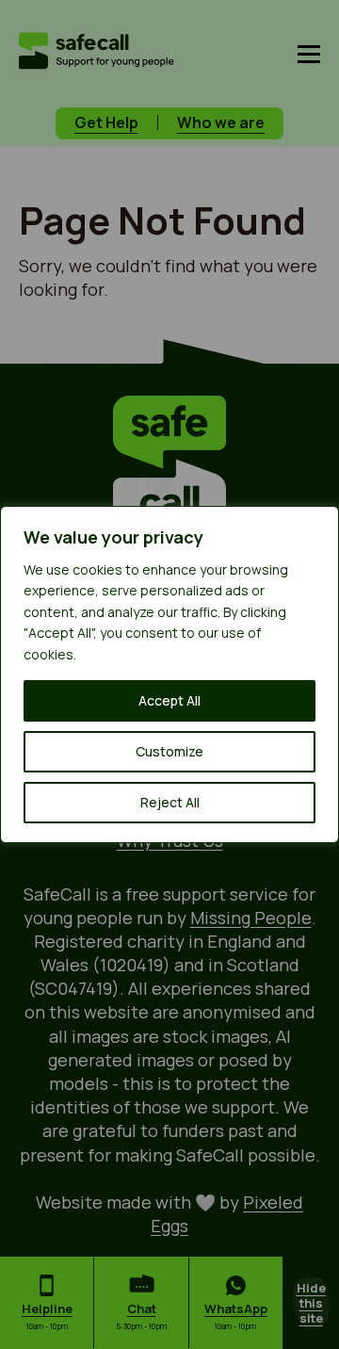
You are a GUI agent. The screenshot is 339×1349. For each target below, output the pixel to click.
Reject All (170, 802)
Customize (169, 751)
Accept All (169, 700)
